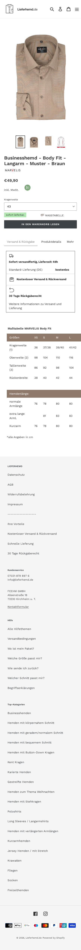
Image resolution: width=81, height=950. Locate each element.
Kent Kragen (16, 762)
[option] (20, 142)
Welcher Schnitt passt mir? (26, 678)
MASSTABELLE (54, 215)
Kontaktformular (18, 606)
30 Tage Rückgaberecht (23, 553)
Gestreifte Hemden (21, 782)
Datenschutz (16, 474)
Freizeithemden (18, 890)
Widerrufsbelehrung (21, 494)
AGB (10, 484)
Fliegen (13, 870)
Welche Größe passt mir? (25, 658)
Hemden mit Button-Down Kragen (31, 752)
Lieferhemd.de (34, 938)
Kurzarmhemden (19, 841)
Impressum (15, 504)
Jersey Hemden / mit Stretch (28, 851)
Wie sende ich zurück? (23, 668)
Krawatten (14, 860)
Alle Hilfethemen (19, 629)
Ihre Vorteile (16, 524)
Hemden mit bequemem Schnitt (29, 742)
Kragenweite (11, 199)
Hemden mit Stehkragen (24, 801)
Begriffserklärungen (21, 688)
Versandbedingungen (22, 638)
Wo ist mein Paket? (21, 648)
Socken (13, 880)
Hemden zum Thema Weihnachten (31, 792)
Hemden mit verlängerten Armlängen (33, 831)
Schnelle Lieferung (21, 543)
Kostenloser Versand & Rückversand (32, 533)
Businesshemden (19, 713)
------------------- (22, 514)
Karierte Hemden (19, 772)
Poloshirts (14, 811)
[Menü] (77, 9)
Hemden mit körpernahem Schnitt (31, 723)
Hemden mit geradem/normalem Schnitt (35, 732)
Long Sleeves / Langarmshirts (28, 821)
